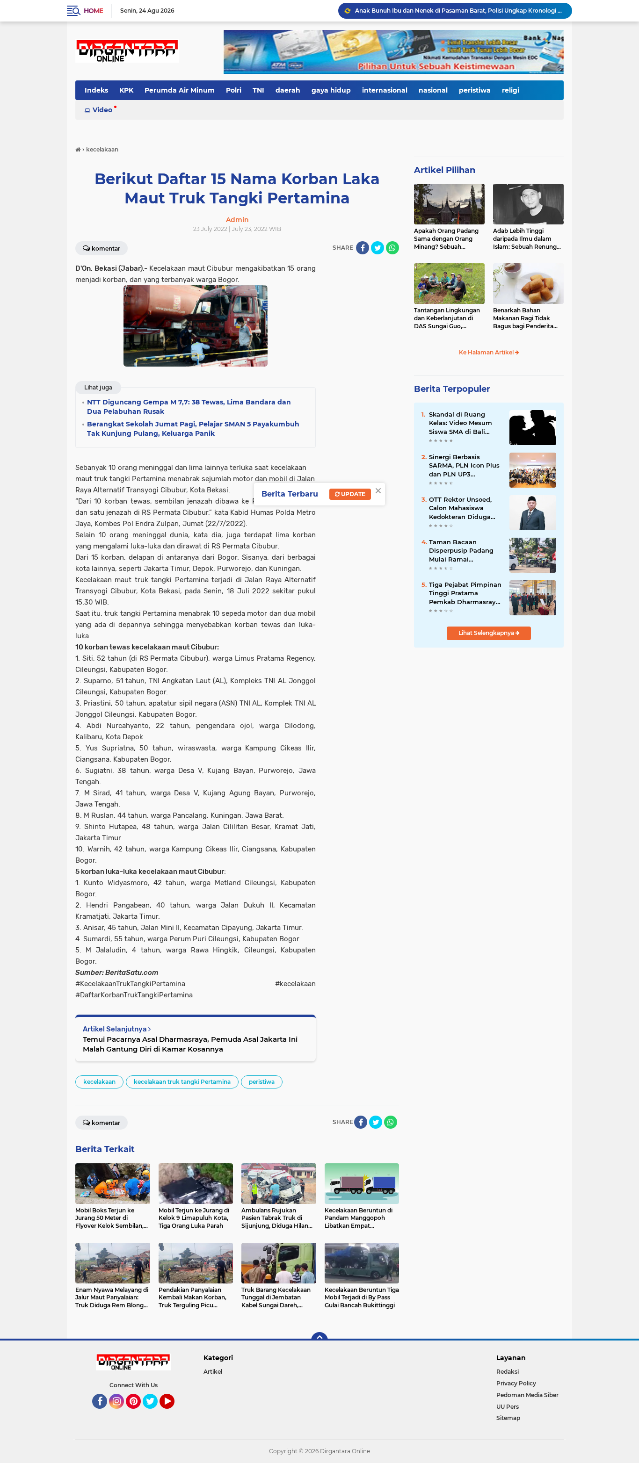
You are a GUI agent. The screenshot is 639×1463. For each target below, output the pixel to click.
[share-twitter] (377, 247)
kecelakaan (99, 1081)
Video (102, 110)
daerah (288, 90)
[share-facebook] (362, 247)
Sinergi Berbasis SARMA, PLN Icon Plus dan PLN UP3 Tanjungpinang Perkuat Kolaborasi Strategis (464, 465)
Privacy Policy (516, 1383)
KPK (126, 90)
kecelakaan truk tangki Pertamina (182, 1081)
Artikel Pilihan (444, 170)
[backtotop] (319, 1340)
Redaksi (507, 1371)
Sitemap (508, 1417)
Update (352, 493)
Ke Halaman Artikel (487, 352)
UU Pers (507, 1406)
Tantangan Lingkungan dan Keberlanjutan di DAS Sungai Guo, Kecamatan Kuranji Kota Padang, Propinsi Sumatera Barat (449, 318)
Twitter (154, 1413)
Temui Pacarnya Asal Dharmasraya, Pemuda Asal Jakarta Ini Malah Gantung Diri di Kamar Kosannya (190, 1044)
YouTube (173, 1413)
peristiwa (475, 90)
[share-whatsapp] (392, 247)
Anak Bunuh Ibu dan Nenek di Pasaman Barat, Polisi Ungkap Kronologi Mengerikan (459, 10)
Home (93, 11)
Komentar (106, 248)
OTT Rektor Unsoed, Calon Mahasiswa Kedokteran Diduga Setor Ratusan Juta (460, 508)
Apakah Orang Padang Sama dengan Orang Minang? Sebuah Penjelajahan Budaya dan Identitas (446, 239)
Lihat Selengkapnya (487, 632)
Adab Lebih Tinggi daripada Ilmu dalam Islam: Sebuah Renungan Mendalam (528, 239)
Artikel (212, 1371)
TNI (258, 90)
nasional (433, 90)
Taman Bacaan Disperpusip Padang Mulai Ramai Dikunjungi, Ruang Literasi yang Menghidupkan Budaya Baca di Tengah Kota (461, 550)
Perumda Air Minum (180, 90)
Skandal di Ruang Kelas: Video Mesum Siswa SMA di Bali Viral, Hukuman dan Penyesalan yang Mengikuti (460, 423)
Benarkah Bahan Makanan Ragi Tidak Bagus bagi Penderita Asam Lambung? (523, 318)
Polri (233, 90)
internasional (384, 90)
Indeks (96, 90)
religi (510, 90)
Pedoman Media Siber (527, 1394)
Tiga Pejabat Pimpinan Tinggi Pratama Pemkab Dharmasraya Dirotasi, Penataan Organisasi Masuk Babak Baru (465, 593)
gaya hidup (331, 90)
